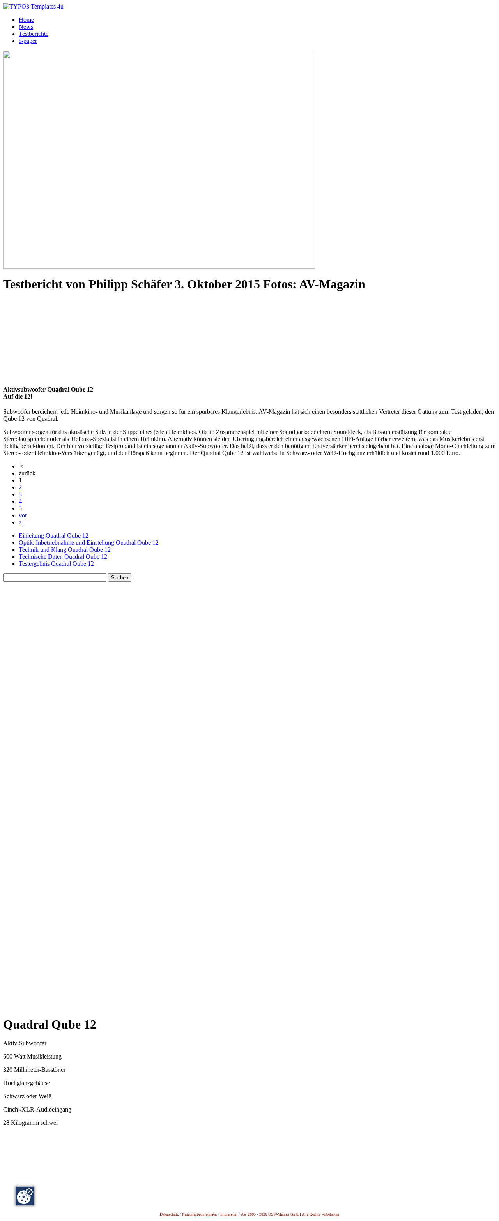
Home (26, 19)
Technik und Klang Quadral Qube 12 (65, 549)
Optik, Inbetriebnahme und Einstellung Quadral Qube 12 (89, 542)
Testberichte (33, 33)
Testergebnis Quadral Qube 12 (56, 563)
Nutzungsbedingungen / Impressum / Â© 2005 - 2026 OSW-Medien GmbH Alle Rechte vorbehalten (260, 1214)
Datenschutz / (171, 1214)
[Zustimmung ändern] (25, 1196)
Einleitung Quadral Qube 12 (53, 535)
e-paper (28, 40)
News (26, 26)
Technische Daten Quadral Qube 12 (63, 556)
